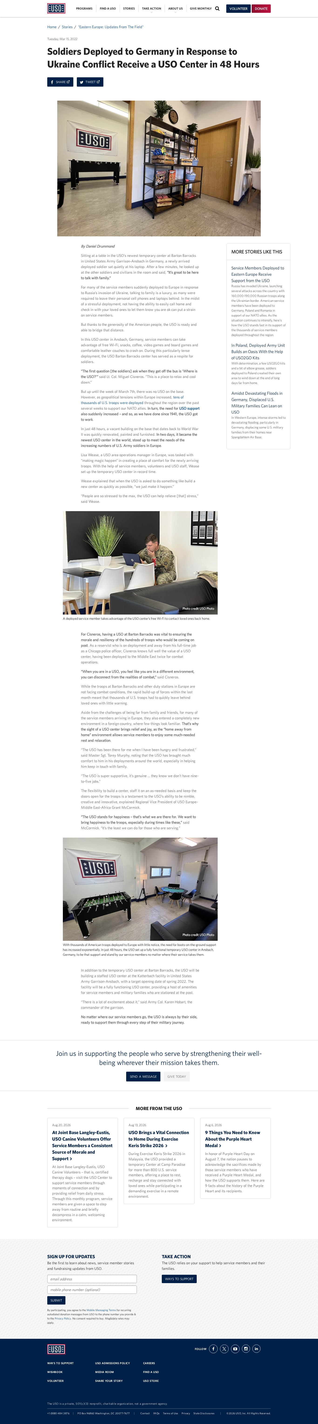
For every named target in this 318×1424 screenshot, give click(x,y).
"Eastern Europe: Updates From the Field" (111, 26)
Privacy (186, 1413)
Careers (149, 1363)
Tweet (94, 83)
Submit (56, 1300)
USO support (189, 408)
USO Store (151, 1381)
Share (64, 83)
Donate (261, 9)
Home (52, 26)
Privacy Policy (63, 1318)
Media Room (104, 1372)
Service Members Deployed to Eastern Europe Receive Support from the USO (257, 274)
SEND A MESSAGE (143, 1076)
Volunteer (238, 9)
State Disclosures (203, 1413)
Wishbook (55, 1372)
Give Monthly (201, 8)
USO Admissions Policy (112, 1363)
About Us (175, 8)
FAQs (156, 1413)
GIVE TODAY (176, 1076)
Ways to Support (179, 1279)
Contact (145, 1413)
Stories (129, 8)
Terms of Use (170, 1413)
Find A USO (151, 1372)
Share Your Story (109, 1381)
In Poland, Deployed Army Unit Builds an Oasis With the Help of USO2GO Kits (258, 351)
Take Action (151, 8)
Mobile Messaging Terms (101, 1310)
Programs (84, 8)
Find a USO (108, 8)
